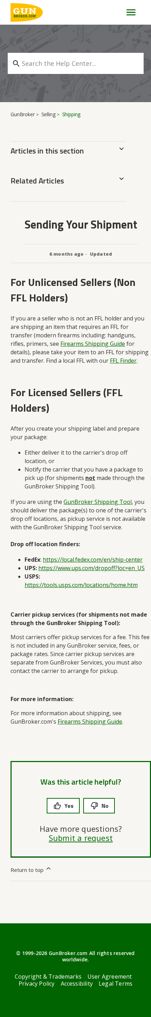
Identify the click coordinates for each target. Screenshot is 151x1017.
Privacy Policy (37, 983)
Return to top (28, 869)
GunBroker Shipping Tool (98, 502)
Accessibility (77, 983)
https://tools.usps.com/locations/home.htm (81, 585)
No (105, 805)
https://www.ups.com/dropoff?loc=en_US (91, 568)
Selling (48, 114)
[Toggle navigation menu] (128, 12)
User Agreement (109, 976)
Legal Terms (115, 983)
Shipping (71, 114)
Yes (69, 805)
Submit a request (81, 837)
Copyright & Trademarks (48, 976)
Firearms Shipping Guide (90, 721)
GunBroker (23, 114)
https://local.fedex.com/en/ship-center (93, 559)
